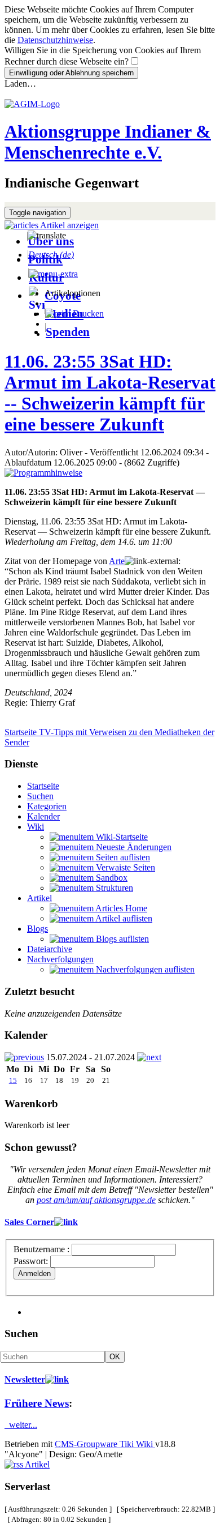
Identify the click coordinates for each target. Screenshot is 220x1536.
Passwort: (31, 1261)
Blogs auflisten (121, 939)
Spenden (68, 331)
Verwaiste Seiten (124, 867)
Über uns (51, 241)
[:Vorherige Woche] (24, 1057)
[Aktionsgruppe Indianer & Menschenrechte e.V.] (32, 104)
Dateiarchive (49, 949)
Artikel (39, 898)
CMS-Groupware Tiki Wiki (105, 1444)
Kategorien (47, 806)
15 (13, 1081)
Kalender (43, 816)
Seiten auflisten (122, 857)
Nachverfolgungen (60, 959)
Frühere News (37, 1403)
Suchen (40, 796)
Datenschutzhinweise (55, 40)
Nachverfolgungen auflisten (144, 969)
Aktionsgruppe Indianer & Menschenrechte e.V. (108, 142)
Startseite (43, 786)
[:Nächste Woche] (149, 1057)
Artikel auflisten (123, 918)
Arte (117, 561)
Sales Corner (29, 1222)
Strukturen (113, 888)
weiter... (21, 1425)
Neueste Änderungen (132, 847)
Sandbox (110, 877)
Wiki (35, 826)
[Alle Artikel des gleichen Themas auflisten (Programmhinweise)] (43, 472)
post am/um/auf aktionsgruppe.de (96, 1200)
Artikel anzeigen (68, 225)
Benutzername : (43, 1249)
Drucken (87, 313)
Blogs (37, 928)
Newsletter (25, 1379)
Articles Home (120, 908)
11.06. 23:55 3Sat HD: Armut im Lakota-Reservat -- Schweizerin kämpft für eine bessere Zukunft (110, 392)
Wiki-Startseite (121, 837)
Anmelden (34, 1273)
